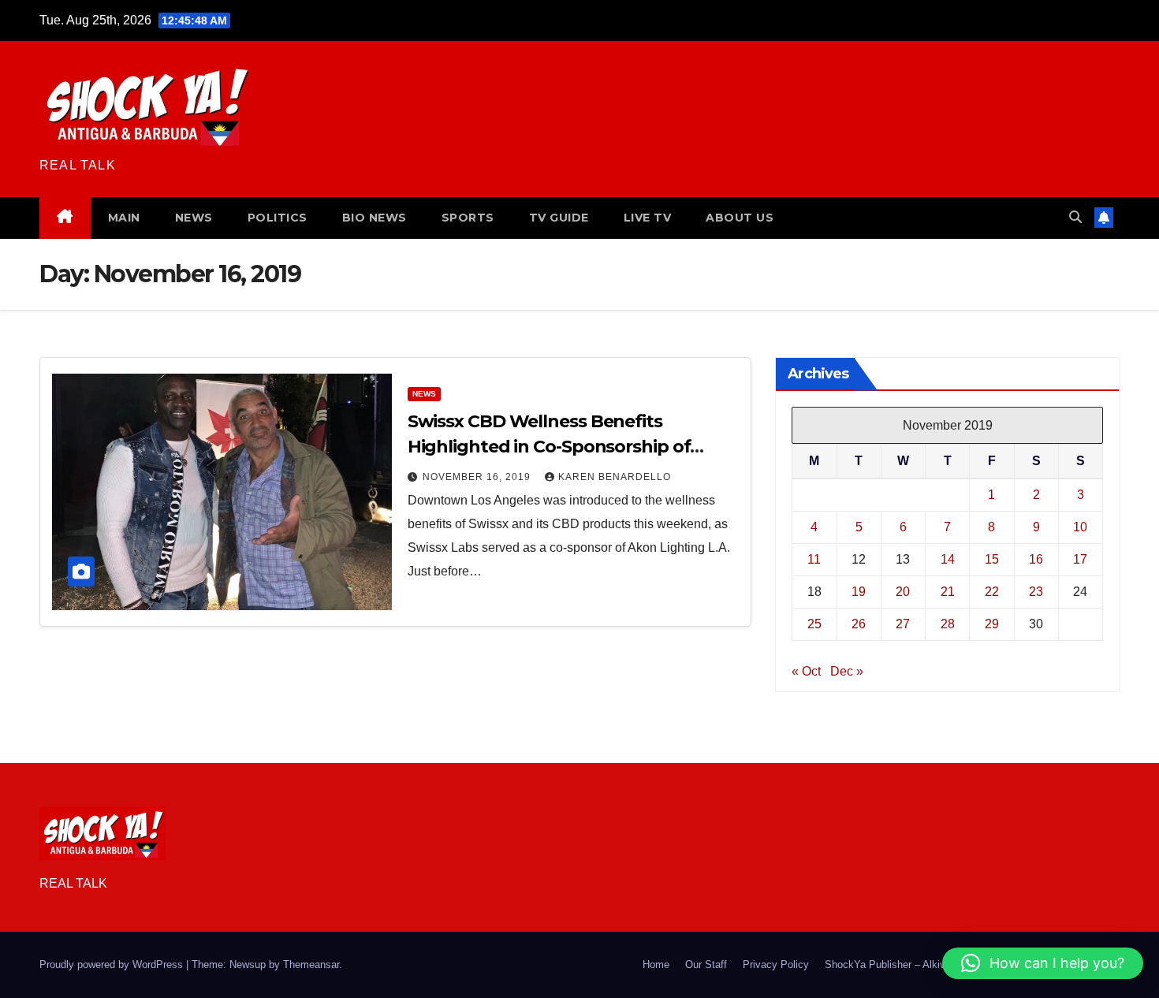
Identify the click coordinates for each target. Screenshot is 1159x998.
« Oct (806, 671)
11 (814, 559)
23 (1036, 591)
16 (1036, 559)
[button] (1075, 217)
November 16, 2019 (478, 476)
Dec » (846, 671)
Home (656, 964)
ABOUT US (739, 217)
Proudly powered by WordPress (112, 964)
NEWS (194, 217)
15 (992, 559)
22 (992, 591)
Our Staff (706, 964)
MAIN (124, 217)
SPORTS (468, 217)
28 (948, 624)
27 (903, 624)
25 (814, 624)
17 (1080, 559)
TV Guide (559, 217)
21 (948, 591)
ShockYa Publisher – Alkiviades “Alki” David (925, 964)
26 (859, 624)
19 (859, 591)
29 (992, 624)
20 (903, 591)
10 (1080, 527)
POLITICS (277, 217)
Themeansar (311, 964)
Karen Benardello (614, 476)
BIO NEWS (374, 217)
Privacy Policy (776, 964)
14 (948, 559)
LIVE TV (648, 217)
